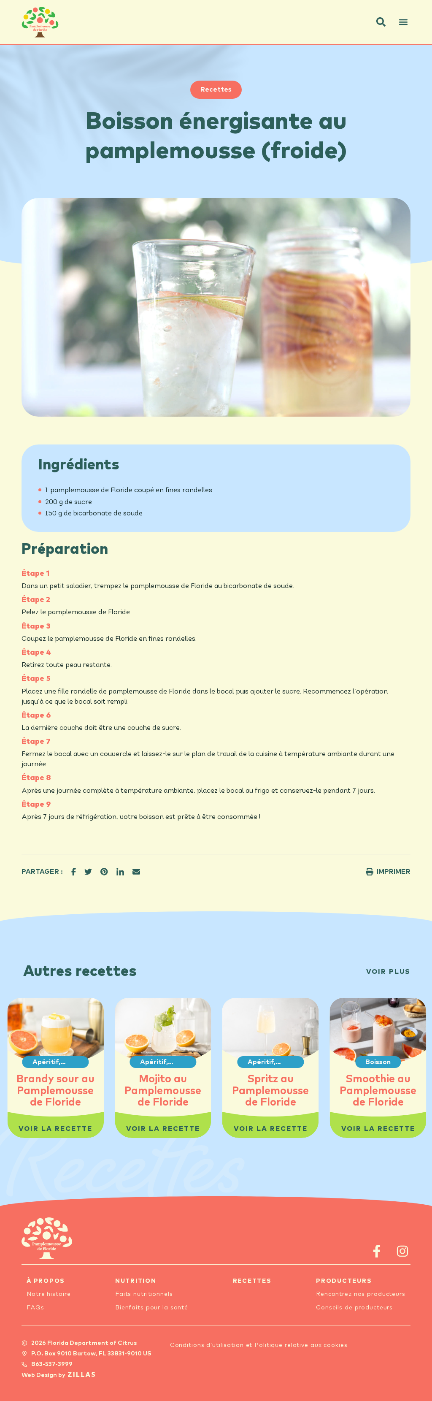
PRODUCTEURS (344, 1281)
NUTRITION (136, 1281)
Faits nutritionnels (144, 1294)
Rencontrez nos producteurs (360, 1294)
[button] (381, 22)
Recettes (216, 89)
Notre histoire (48, 1294)
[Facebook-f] (377, 1251)
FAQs (35, 1308)
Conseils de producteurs (354, 1308)
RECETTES (252, 1281)
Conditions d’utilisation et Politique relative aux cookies (259, 1345)
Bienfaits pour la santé (151, 1308)
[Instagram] (402, 1251)
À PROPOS (46, 1281)
